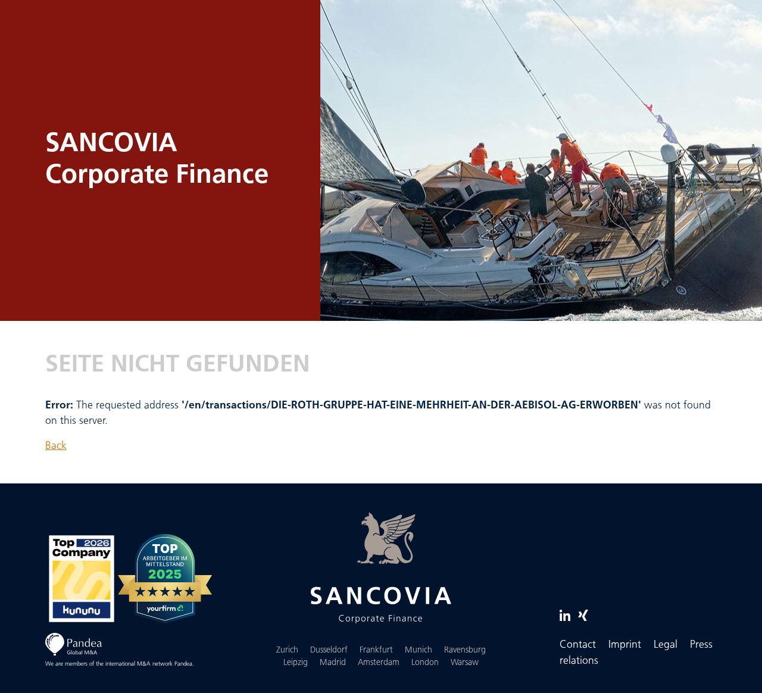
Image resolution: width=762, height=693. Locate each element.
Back (56, 446)
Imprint (624, 645)
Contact (578, 645)
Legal (665, 645)
